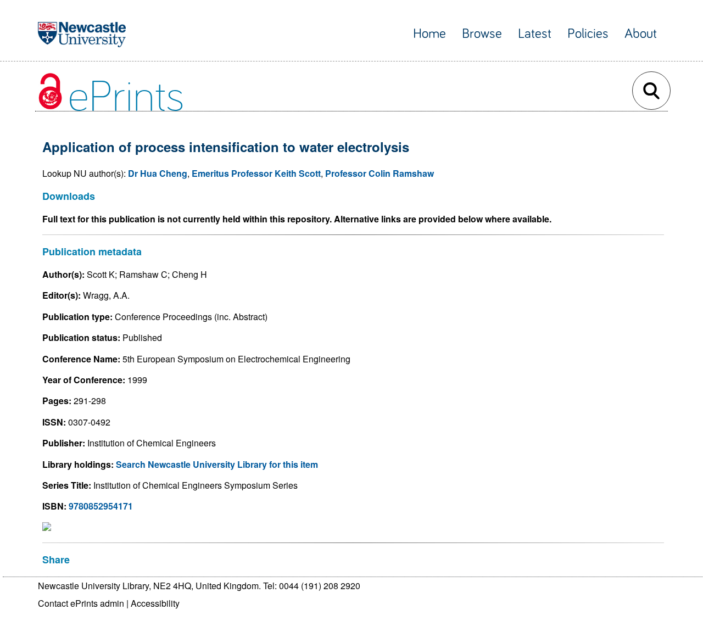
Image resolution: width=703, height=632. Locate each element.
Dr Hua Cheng (157, 173)
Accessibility (155, 603)
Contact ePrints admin (81, 603)
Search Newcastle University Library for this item (217, 464)
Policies (588, 34)
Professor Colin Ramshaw (379, 173)
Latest (534, 34)
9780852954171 (101, 506)
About (640, 34)
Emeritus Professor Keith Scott (256, 173)
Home (429, 34)
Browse (482, 34)
